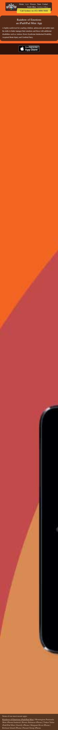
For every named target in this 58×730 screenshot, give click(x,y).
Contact (45, 4)
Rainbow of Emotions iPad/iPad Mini (18, 719)
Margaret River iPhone (39, 725)
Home (21, 4)
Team (39, 4)
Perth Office (31, 7)
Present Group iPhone (32, 727)
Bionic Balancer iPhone (32, 722)
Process (33, 4)
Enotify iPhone (22, 725)
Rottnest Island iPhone (11, 727)
